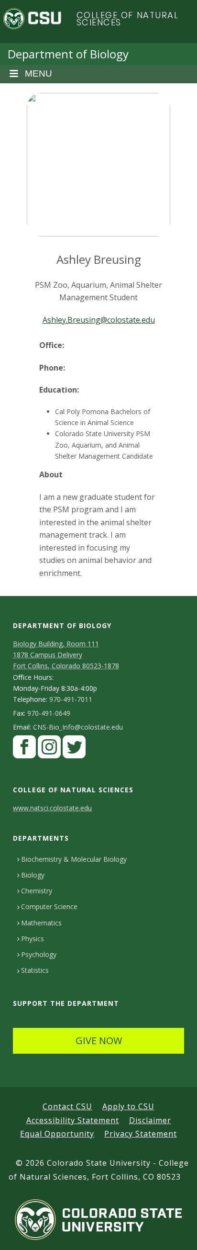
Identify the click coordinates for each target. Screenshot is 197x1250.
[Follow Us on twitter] (74, 749)
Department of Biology (68, 54)
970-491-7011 (70, 699)
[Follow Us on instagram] (49, 749)
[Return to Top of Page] (175, 1232)
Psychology (38, 954)
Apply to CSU (128, 1106)
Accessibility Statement (72, 1120)
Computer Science (49, 906)
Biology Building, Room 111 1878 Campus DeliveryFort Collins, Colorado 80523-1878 (66, 654)
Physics (32, 938)
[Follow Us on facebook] (24, 749)
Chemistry (36, 890)
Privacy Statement (140, 1133)
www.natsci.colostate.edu (52, 807)
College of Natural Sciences (128, 18)
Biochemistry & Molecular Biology (74, 859)
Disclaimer (150, 1120)
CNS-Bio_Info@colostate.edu (78, 727)
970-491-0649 (48, 713)
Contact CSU (67, 1106)
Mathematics (41, 922)
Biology (32, 874)
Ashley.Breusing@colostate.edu (99, 320)
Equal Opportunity (57, 1133)
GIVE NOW (99, 1040)
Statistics (35, 970)
